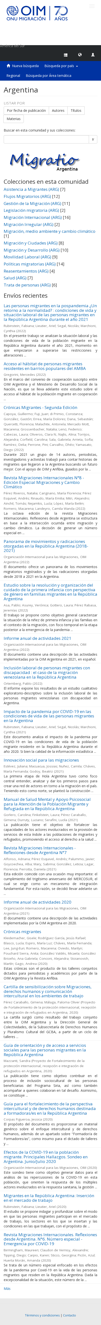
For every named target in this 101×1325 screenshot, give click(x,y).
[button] (80, 54)
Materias (14, 118)
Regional (13, 75)
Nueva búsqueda (25, 65)
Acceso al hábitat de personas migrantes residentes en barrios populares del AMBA (45, 366)
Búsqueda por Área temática (48, 75)
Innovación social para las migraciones (41, 760)
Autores (58, 110)
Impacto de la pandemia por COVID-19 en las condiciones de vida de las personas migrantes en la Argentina (49, 716)
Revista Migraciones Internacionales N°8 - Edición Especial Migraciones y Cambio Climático (44, 482)
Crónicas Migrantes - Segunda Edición (40, 407)
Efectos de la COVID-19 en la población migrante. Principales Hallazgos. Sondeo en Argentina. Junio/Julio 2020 (46, 1156)
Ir (93, 139)
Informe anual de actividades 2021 (37, 638)
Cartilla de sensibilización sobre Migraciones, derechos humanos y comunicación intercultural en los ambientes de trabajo (47, 991)
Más (7, 1288)
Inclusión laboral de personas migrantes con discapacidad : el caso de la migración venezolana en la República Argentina (47, 672)
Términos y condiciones (42, 1315)
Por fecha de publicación (26, 110)
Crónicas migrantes (22, 931)
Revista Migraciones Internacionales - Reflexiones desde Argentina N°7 (40, 850)
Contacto (69, 1315)
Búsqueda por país (60, 65)
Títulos (76, 110)
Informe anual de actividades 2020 (37, 902)
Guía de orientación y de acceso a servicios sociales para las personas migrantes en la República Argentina (45, 1049)
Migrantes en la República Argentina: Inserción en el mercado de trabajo (49, 1198)
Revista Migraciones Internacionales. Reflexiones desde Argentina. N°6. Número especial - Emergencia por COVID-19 (50, 1239)
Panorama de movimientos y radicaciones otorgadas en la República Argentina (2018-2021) (46, 546)
